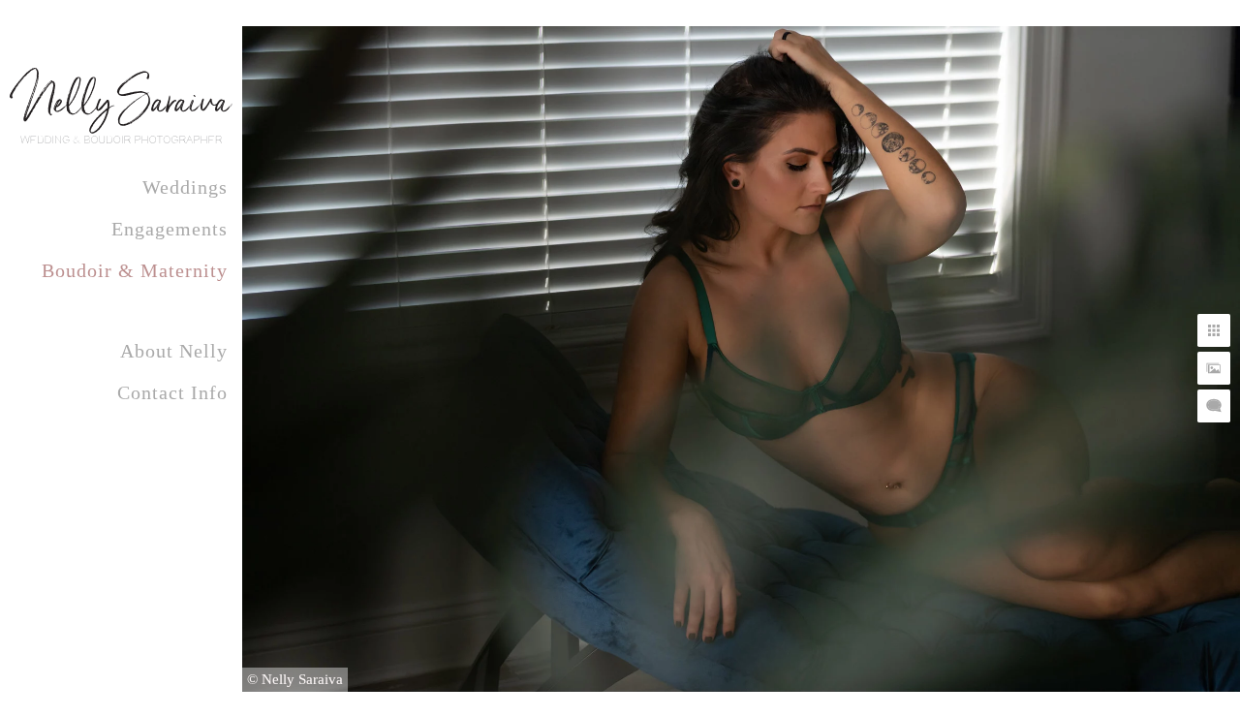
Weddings (185, 187)
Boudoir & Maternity (135, 270)
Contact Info (172, 392)
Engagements (169, 228)
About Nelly (174, 350)
